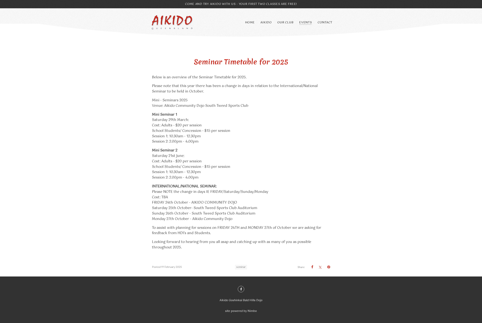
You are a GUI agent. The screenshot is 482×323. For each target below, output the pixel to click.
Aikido (266, 22)
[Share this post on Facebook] (310, 267)
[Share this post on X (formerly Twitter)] (319, 267)
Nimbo (252, 311)
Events (305, 22)
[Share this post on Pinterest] (327, 267)
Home (250, 22)
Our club (285, 22)
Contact (325, 22)
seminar (241, 267)
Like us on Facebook (241, 289)
